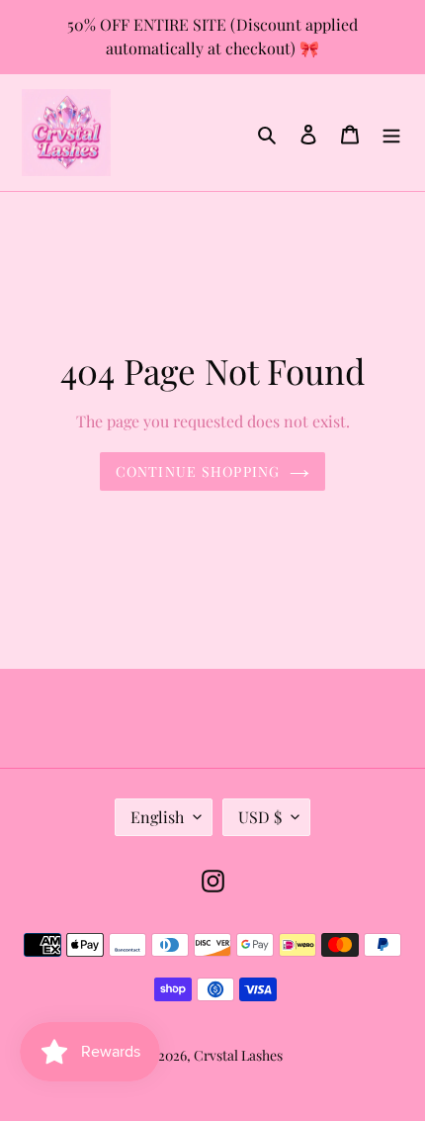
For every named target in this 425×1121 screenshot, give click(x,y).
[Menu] (391, 132)
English (157, 816)
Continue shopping (198, 471)
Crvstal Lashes (238, 1055)
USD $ (260, 816)
